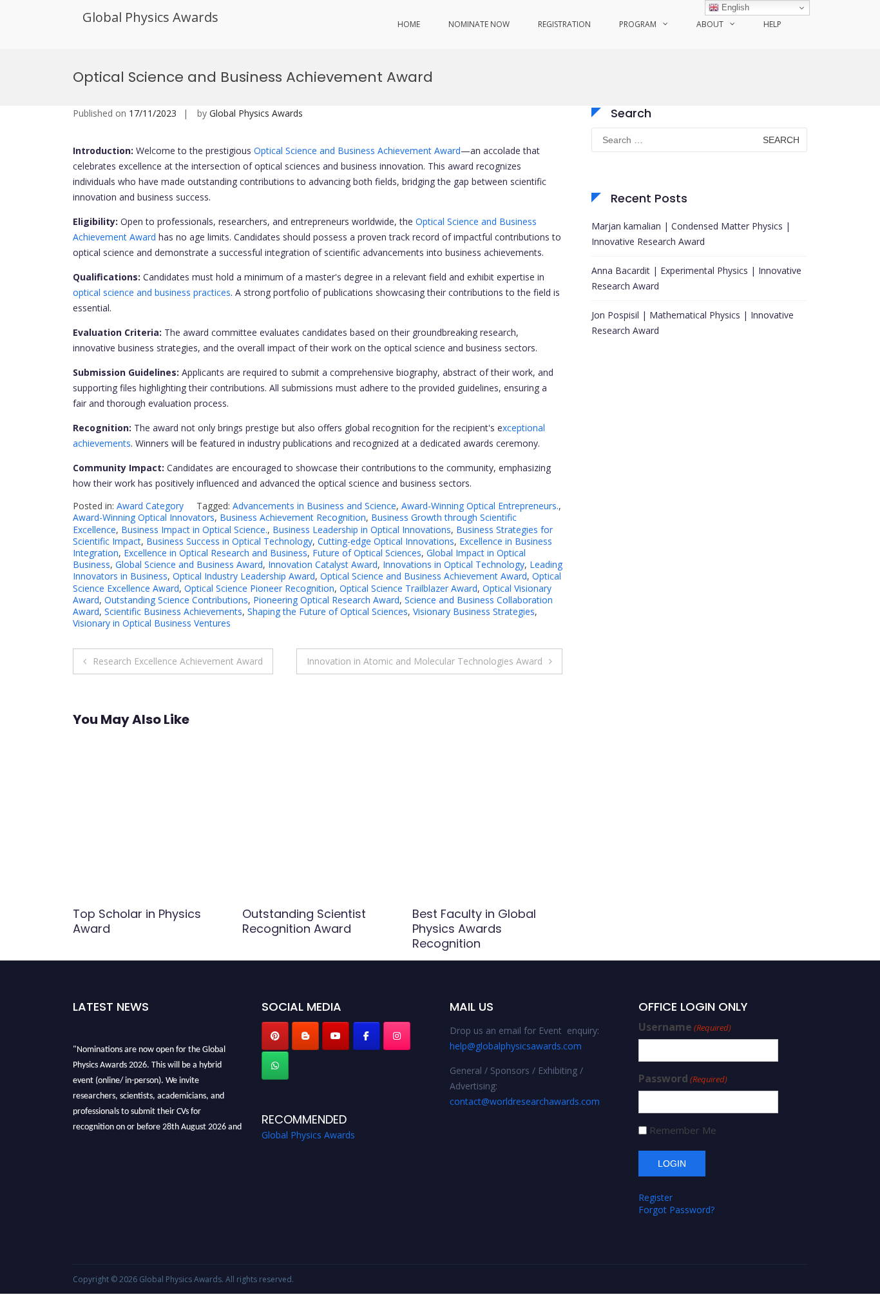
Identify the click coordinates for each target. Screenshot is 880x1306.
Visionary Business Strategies (474, 611)
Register (655, 1197)
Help (772, 24)
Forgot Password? (676, 1210)
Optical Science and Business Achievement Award (357, 150)
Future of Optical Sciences (366, 553)
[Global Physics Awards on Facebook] (366, 1036)
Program (637, 24)
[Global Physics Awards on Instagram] (396, 1036)
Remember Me (682, 1130)
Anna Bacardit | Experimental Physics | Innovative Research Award (696, 278)
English (734, 7)
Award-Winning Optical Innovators (144, 517)
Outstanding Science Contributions (176, 600)
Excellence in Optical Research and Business (215, 553)
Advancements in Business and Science (314, 506)
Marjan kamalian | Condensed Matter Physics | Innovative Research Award (690, 234)
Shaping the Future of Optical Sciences (327, 611)
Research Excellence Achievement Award (178, 661)
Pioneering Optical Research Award (326, 600)
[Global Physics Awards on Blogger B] (305, 1036)
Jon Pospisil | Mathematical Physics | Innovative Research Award (692, 322)
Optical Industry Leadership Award (244, 576)
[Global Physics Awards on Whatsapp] (275, 1065)
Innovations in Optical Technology (453, 564)
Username (684, 1027)
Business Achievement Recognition (293, 517)
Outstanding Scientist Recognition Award (304, 921)
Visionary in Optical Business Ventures (152, 623)
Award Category (150, 506)
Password (682, 1079)
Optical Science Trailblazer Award (408, 588)
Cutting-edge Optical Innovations (386, 541)
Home (408, 24)
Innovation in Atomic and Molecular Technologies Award (424, 661)
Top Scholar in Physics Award (137, 921)
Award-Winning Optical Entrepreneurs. (480, 506)
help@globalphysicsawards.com (516, 1046)
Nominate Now (479, 24)
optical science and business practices (152, 292)
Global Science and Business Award (189, 564)
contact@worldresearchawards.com (525, 1101)
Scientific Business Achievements (173, 611)
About (709, 24)
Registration (564, 24)
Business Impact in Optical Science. (194, 529)
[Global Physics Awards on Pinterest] (275, 1036)
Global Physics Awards (150, 17)
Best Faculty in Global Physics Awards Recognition (474, 929)
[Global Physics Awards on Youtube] (335, 1036)
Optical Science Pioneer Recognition (259, 588)
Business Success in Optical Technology (229, 541)
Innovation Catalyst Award (323, 564)
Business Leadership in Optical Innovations (362, 529)
